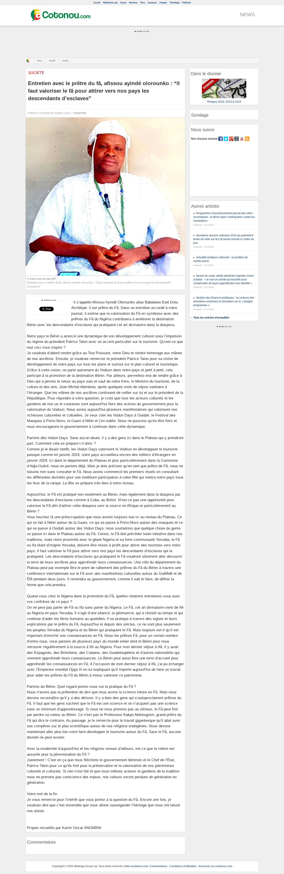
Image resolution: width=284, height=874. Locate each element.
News (142, 2)
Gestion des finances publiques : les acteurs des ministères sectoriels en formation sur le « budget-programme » (223, 301)
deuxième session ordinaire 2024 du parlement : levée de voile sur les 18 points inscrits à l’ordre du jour (223, 239)
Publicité (186, 2)
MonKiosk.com (110, 2)
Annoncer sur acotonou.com (215, 866)
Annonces (152, 2)
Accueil (96, 2)
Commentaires (158, 866)
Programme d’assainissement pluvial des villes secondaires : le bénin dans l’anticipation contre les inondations (224, 217)
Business (133, 2)
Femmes (163, 2)
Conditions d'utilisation (183, 866)
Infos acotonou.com (136, 866)
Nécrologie (174, 2)
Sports (123, 2)
